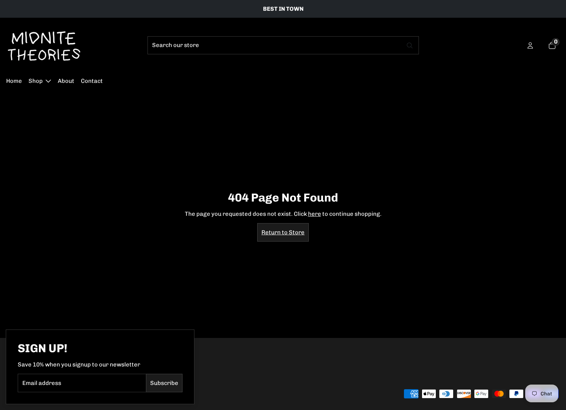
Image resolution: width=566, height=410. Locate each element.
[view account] (530, 45)
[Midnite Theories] (44, 45)
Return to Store (283, 232)
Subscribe (164, 383)
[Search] (410, 45)
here (314, 213)
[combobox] (275, 45)
